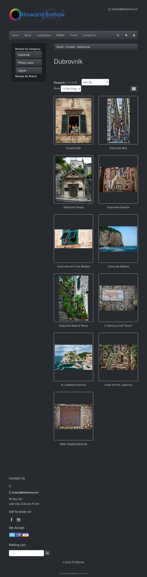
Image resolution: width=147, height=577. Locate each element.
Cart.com (83, 573)
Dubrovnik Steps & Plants (73, 325)
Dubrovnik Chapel (73, 207)
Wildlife (60, 35)
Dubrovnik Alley (118, 148)
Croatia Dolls (73, 148)
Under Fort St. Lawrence (118, 385)
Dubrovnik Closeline (118, 207)
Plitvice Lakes (26, 62)
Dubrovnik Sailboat (118, 266)
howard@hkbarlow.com (125, 9)
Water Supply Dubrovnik (73, 444)
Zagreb (22, 70)
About (28, 35)
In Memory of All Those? (118, 325)
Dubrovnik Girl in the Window (73, 266)
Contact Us (89, 35)
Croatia (70, 47)
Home (15, 35)
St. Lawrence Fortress (73, 385)
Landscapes (44, 35)
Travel (73, 35)
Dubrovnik (24, 54)
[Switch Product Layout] (134, 88)
